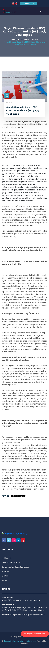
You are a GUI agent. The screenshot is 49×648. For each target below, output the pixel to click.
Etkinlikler (6, 576)
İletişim (5, 580)
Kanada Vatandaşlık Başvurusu (15, 567)
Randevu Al (29, 3)
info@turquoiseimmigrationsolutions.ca (27, 614)
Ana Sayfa (15, 39)
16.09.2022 (10, 102)
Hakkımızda (7, 558)
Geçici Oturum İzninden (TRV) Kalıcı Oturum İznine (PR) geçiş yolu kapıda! (25, 43)
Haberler (35, 39)
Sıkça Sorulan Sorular (11, 562)
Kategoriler (25, 39)
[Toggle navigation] (45, 11)
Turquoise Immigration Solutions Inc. (20, 641)
